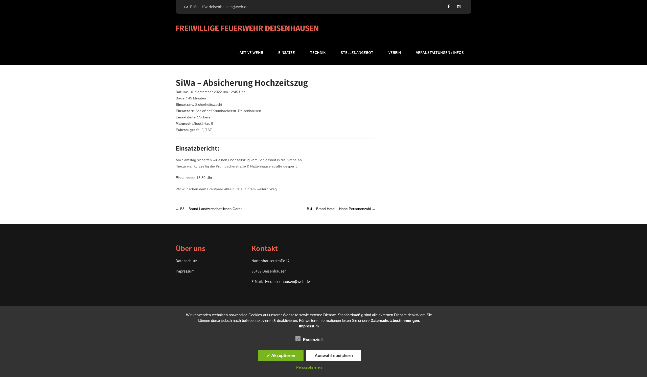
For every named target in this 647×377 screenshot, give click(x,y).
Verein (394, 52)
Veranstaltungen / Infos (440, 52)
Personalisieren (309, 367)
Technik (318, 52)
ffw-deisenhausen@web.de (287, 281)
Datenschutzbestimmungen (395, 320)
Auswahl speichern (334, 355)
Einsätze (286, 52)
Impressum (185, 271)
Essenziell (312, 340)
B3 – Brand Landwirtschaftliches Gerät (209, 209)
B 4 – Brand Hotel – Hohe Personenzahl (341, 209)
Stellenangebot (357, 52)
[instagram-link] (459, 6)
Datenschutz (186, 260)
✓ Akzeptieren (281, 355)
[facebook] (449, 6)
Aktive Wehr (251, 52)
